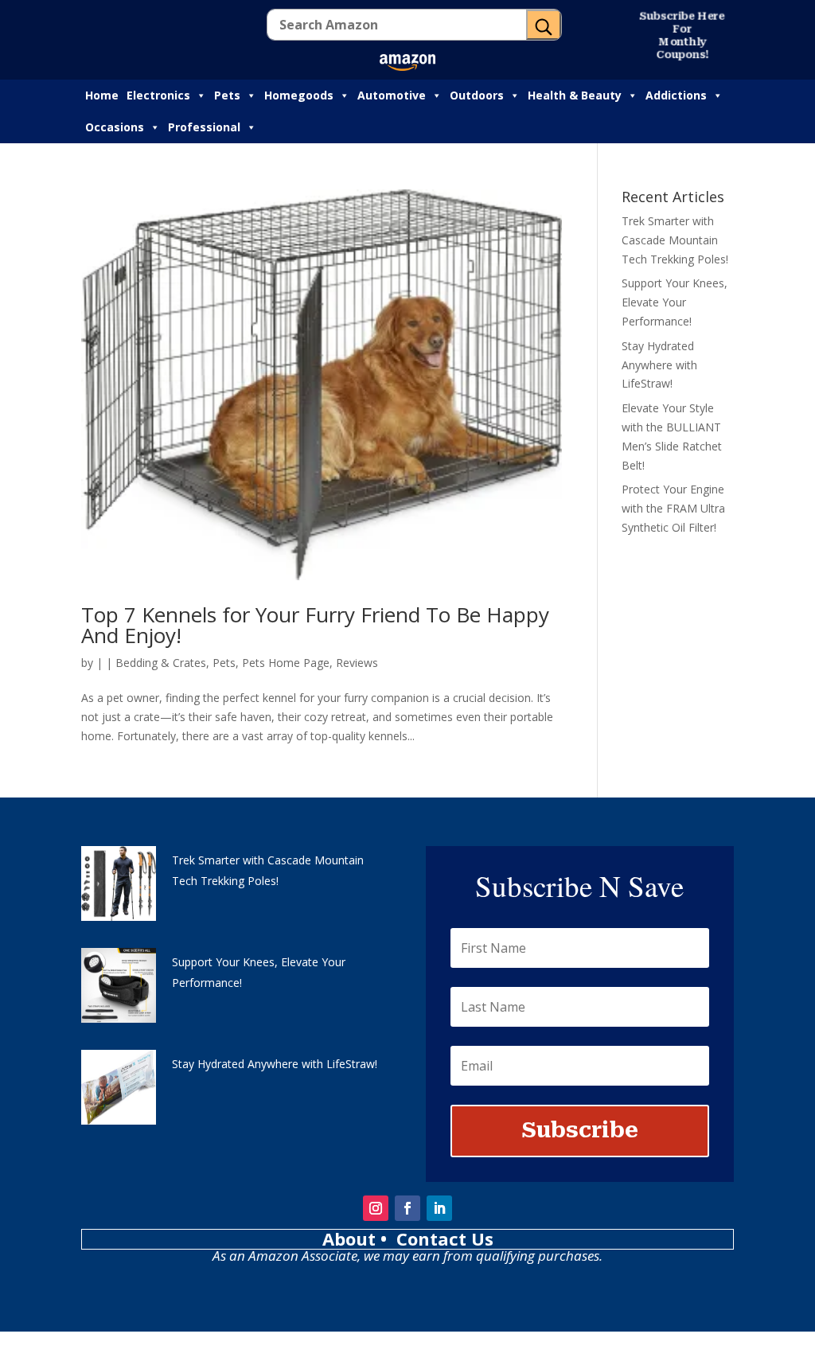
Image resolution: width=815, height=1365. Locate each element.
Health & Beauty (575, 95)
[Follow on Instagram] (375, 1208)
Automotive (391, 95)
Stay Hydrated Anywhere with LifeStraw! (659, 365)
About (351, 1238)
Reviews (357, 662)
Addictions (676, 95)
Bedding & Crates (160, 662)
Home (102, 95)
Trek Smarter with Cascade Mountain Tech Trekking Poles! (675, 240)
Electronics (158, 95)
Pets (227, 95)
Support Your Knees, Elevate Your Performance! (674, 302)
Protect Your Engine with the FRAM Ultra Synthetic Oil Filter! (673, 508)
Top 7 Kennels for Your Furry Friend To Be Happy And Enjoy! (315, 624)
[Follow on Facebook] (407, 1208)
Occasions (114, 127)
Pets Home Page (286, 662)
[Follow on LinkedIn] (439, 1208)
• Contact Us (436, 1238)
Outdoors (477, 95)
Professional (204, 127)
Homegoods (298, 95)
